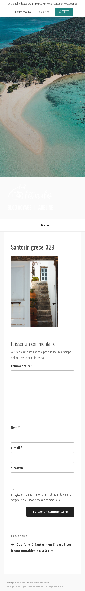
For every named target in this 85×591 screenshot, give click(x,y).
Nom (15, 427)
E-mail (16, 447)
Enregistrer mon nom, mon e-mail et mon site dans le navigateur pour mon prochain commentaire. (41, 497)
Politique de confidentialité (35, 586)
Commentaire (22, 366)
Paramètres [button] (43, 12)
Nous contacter (44, 582)
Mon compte (10, 586)
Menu (45, 225)
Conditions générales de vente (54, 586)
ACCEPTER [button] (64, 11)
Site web (17, 468)
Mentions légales (21, 586)
